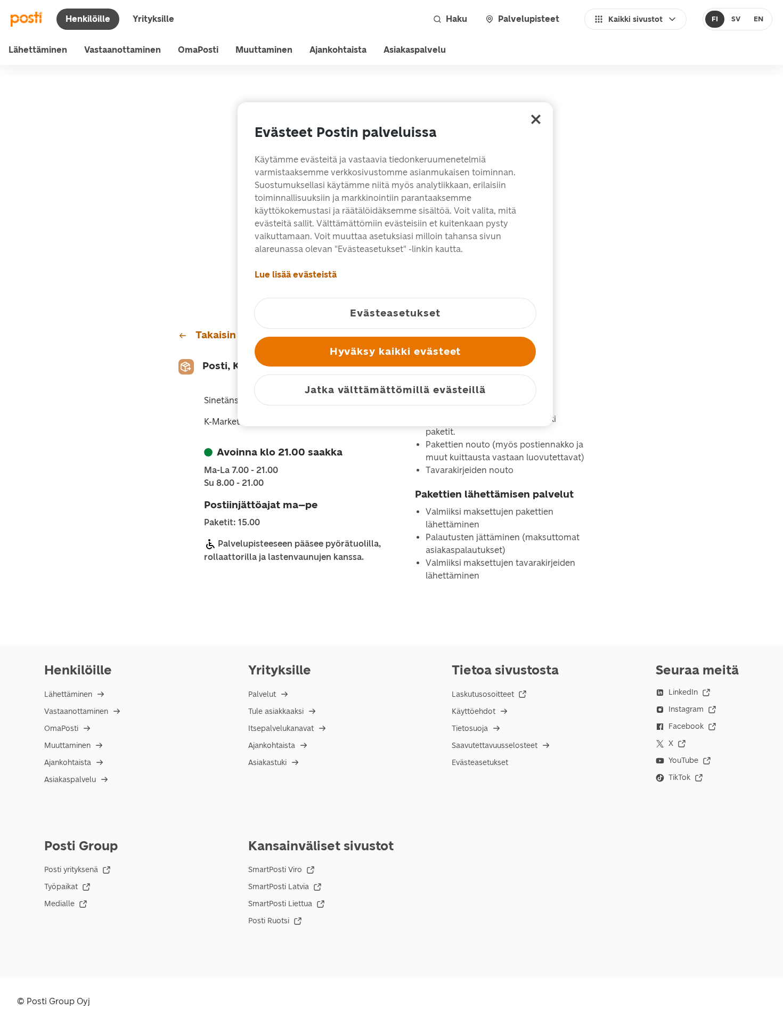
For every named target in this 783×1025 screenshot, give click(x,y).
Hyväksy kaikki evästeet (395, 351)
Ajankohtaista (337, 50)
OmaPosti (198, 50)
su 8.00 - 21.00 (234, 483)
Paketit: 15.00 (232, 522)
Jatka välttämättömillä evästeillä (395, 390)
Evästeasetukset (480, 762)
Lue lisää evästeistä (296, 275)
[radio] (715, 19)
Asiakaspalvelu (415, 50)
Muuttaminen (263, 50)
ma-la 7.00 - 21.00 (241, 470)
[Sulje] (536, 119)
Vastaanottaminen (122, 50)
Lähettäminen (38, 50)
